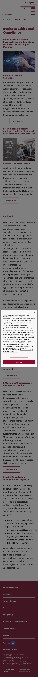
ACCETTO (19, 362)
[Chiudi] (34, 312)
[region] (19, 338)
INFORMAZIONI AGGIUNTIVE (19, 357)
